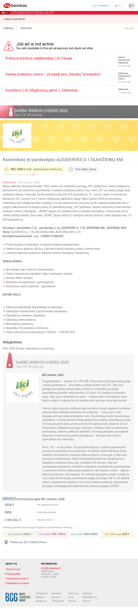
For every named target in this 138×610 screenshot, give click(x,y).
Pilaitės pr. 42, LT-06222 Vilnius (28, 542)
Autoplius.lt (41, 601)
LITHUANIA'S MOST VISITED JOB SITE (28, 12)
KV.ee (71, 597)
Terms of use (12, 569)
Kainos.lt (56, 597)
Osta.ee (72, 601)
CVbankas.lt (41, 593)
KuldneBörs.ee (89, 597)
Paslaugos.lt (58, 601)
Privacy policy (13, 573)
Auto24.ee (73, 593)
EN (119, 6)
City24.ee (87, 593)
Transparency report (17, 578)
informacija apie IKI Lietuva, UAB (40, 499)
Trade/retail (26, 28)
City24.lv (86, 601)
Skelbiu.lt (40, 597)
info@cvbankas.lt (51, 568)
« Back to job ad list (14, 19)
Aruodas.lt (57, 593)
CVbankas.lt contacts (17, 583)
